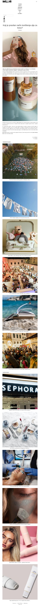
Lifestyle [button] (20, 8)
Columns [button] (20, 13)
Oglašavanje (25, 603)
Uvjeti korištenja (19, 603)
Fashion (20, 4)
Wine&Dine (20, 7)
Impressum (14, 603)
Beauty (20, 5)
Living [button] (19, 10)
